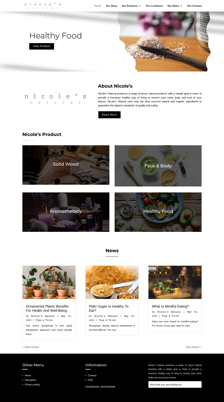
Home (97, 6)
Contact (92, 375)
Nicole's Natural (43, 316)
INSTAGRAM (108, 386)
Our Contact (194, 6)
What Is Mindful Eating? (170, 306)
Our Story (111, 6)
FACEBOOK (92, 386)
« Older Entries (30, 347)
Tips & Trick (44, 320)
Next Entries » (194, 347)
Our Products (130, 6)
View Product (41, 46)
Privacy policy (32, 384)
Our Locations (154, 6)
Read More (109, 114)
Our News (173, 6)
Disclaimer (30, 380)
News (28, 375)
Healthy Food (55, 35)
